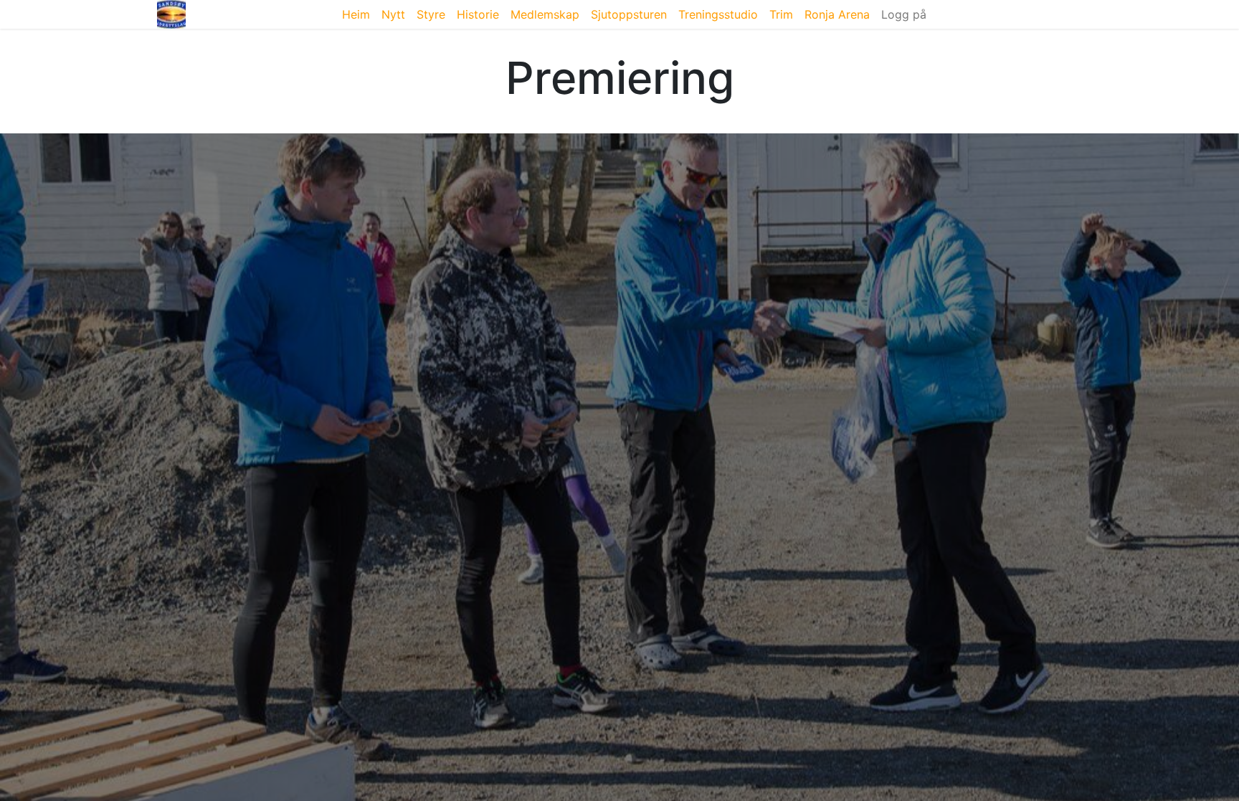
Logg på (903, 14)
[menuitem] (356, 14)
